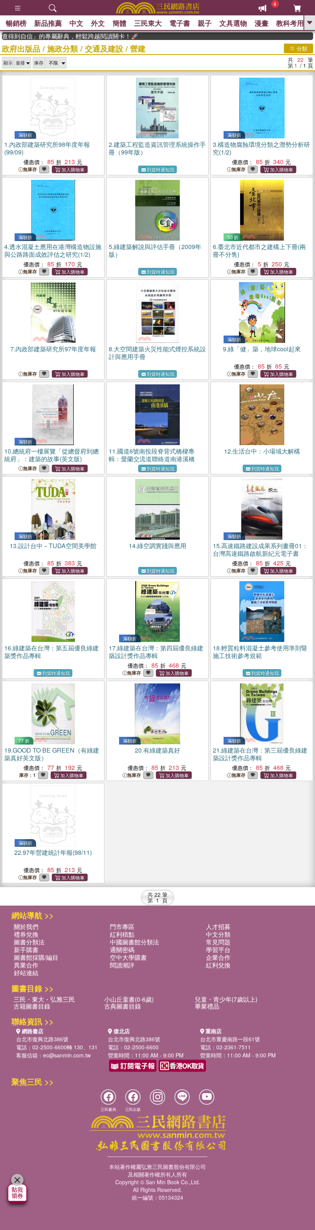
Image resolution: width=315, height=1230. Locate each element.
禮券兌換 (26, 934)
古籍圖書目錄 (31, 1006)
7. (53, 348)
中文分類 (218, 934)
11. (152, 455)
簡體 (119, 23)
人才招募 (218, 926)
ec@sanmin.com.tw (67, 1055)
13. (53, 545)
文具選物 (233, 23)
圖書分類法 (29, 941)
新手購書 (26, 949)
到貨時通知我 (160, 169)
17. (156, 651)
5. (155, 250)
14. (157, 545)
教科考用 (290, 23)
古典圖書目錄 (122, 1006)
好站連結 (26, 972)
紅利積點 (122, 934)
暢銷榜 (16, 23)
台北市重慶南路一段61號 (230, 1039)
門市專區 (122, 926)
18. (260, 651)
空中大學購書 (128, 957)
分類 (301, 48)
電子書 (179, 23)
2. (157, 148)
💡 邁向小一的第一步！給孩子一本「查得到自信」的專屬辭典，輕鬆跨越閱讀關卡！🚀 (60, 36)
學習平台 (218, 949)
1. (47, 148)
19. (51, 754)
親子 (205, 23)
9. (262, 348)
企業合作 (218, 957)
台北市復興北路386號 (42, 1039)
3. (261, 148)
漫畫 (262, 23)
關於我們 (26, 926)
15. (260, 549)
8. (157, 352)
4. (52, 250)
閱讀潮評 (122, 965)
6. (259, 250)
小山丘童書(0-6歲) (129, 999)
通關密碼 (122, 949)
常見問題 (218, 941)
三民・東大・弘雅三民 (44, 999)
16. (51, 651)
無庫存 (30, 169)
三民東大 (148, 23)
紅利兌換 (218, 965)
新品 (48, 23)
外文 (98, 23)
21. (260, 754)
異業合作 (26, 965)
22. (53, 852)
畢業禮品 (207, 1006)
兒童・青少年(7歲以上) (226, 999)
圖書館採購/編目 (36, 957)
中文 (76, 23)
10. (51, 455)
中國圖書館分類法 (134, 941)
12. (262, 451)
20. (157, 750)
